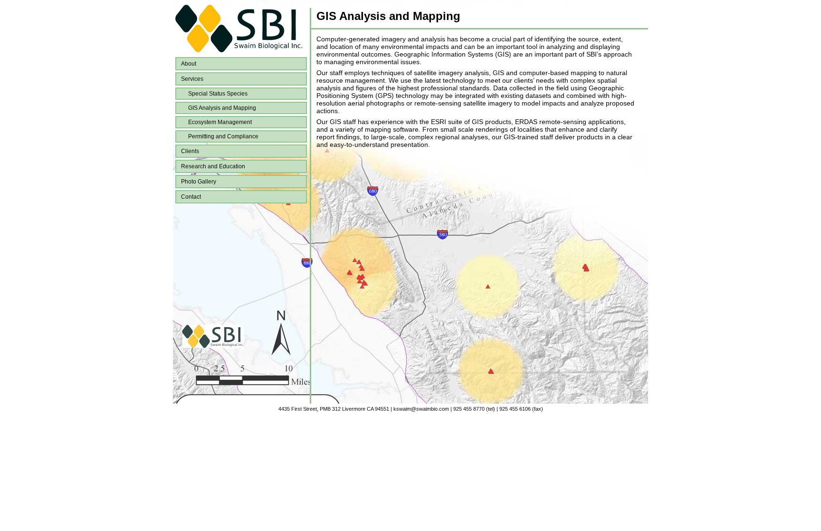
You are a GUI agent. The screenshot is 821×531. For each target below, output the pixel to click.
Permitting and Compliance (223, 136)
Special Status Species (218, 93)
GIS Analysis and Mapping (222, 108)
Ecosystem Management (220, 122)
